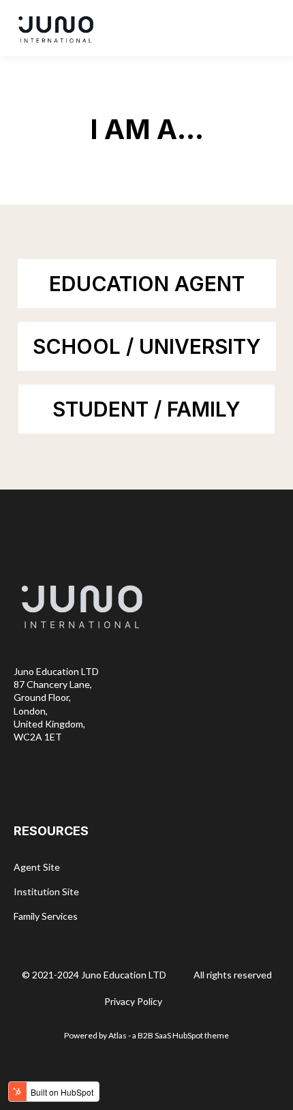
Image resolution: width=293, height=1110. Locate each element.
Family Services (46, 916)
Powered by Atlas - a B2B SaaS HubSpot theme (146, 1035)
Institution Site (46, 891)
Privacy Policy (133, 1001)
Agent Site (37, 867)
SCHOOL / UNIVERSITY (147, 346)
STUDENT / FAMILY (146, 409)
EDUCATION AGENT (147, 283)
